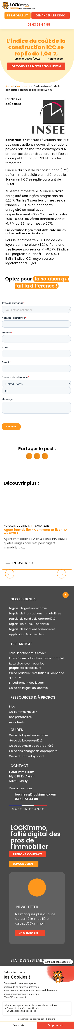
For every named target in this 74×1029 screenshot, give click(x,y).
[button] (68, 5)
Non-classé (23, 86)
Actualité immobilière (17, 526)
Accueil (9, 86)
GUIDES (16, 729)
